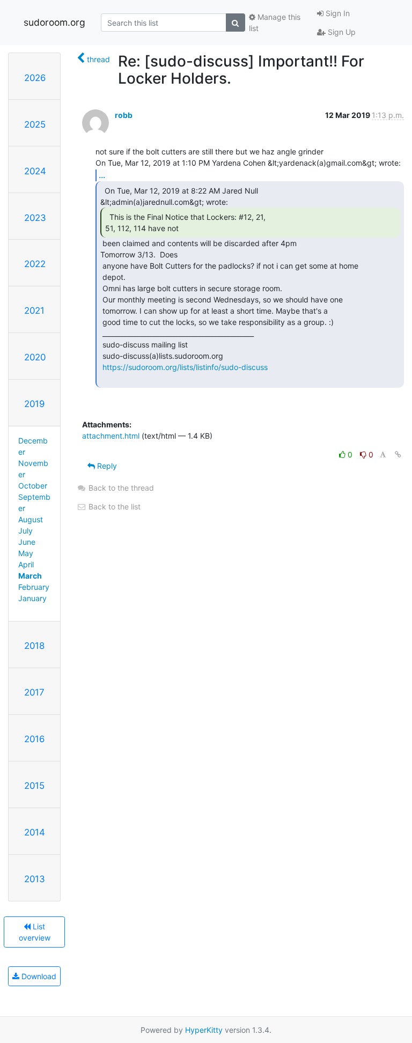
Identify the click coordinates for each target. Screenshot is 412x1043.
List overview (34, 932)
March (30, 575)
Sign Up (341, 31)
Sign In (336, 13)
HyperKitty (204, 1029)
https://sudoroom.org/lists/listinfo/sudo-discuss (185, 367)
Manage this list (274, 22)
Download (37, 976)
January (32, 598)
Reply (106, 465)
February (33, 586)
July (25, 530)
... (102, 174)
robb (124, 115)
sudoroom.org (54, 22)
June (26, 541)
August (30, 519)
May (25, 553)
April (26, 564)
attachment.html (110, 435)
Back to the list (113, 506)
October (32, 485)
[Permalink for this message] (398, 454)
